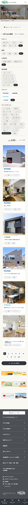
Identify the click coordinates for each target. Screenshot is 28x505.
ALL (20, 45)
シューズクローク (15, 120)
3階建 (15, 53)
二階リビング (5, 130)
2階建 (9, 53)
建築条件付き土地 (17, 61)
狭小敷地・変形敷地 (7, 61)
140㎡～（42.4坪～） (7, 85)
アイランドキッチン (7, 127)
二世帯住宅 (16, 108)
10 (19, 357)
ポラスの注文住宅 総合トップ (10, 417)
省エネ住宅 (5, 114)
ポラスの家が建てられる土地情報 (9, 469)
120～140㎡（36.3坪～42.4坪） (9, 82)
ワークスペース (17, 111)
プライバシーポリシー (9, 476)
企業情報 (6, 481)
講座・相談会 (12, 503)
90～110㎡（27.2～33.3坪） (8, 75)
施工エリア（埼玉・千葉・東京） (11, 463)
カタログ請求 (25, 503)
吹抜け (14, 243)
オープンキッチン (6, 133)
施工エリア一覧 (15, 413)
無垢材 (15, 133)
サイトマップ (7, 486)
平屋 (4, 53)
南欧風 (4, 45)
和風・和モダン (6, 42)
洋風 (21, 42)
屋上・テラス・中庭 (7, 111)
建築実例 (5, 446)
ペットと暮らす (6, 117)
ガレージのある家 (6, 108)
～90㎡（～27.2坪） (7, 72)
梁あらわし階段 (13, 124)
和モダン (14, 42)
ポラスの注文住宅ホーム (6, 20)
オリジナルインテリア (18, 127)
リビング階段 (5, 120)
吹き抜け (21, 124)
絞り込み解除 (22, 140)
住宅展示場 (4, 502)
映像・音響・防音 (16, 117)
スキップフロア (15, 130)
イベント (19, 502)
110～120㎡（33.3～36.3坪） (8, 78)
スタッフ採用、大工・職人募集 (11, 484)
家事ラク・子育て (14, 114)
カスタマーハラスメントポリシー (12, 479)
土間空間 (4, 124)
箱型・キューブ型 (12, 45)
